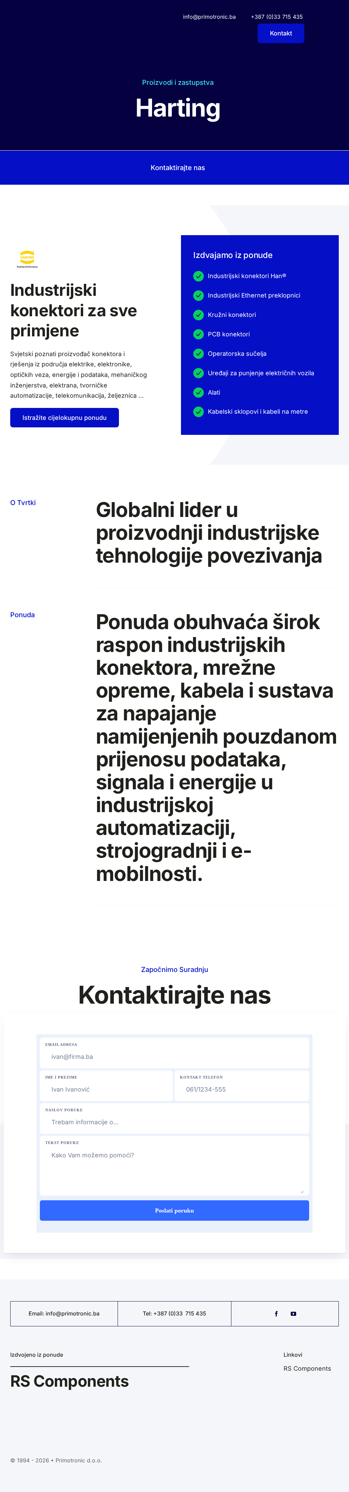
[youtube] (293, 1313)
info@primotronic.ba (73, 1313)
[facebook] (276, 1313)
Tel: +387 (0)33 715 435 (174, 1313)
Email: (37, 1313)
